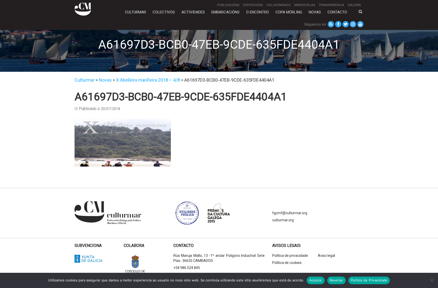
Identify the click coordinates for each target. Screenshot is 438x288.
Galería (354, 5)
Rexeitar (336, 280)
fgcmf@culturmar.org (289, 213)
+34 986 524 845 (186, 268)
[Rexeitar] (431, 280)
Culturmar (135, 12)
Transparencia (331, 5)
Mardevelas (304, 5)
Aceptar (315, 280)
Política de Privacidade (369, 280)
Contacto (337, 12)
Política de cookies (287, 263)
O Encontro (257, 12)
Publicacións (228, 5)
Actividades (193, 12)
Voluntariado (279, 5)
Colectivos (164, 12)
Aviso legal (326, 256)
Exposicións (253, 5)
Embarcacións (225, 12)
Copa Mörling (289, 12)
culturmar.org (283, 220)
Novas (315, 12)
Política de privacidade (290, 256)
